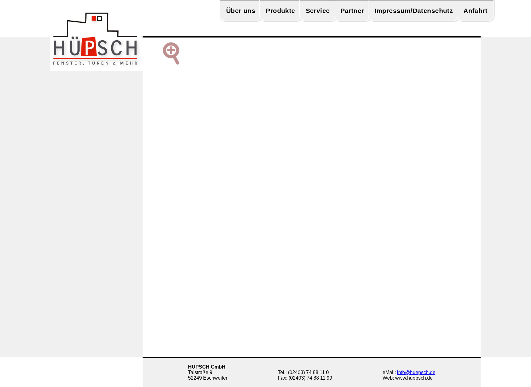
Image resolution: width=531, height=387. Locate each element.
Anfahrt (475, 10)
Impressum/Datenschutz (414, 10)
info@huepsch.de (416, 372)
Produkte (280, 10)
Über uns (240, 10)
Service (318, 10)
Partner (352, 10)
